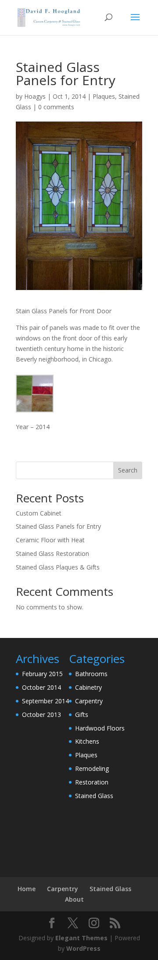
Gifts (81, 714)
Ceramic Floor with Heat (50, 540)
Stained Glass (94, 796)
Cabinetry (88, 687)
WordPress (83, 948)
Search (127, 470)
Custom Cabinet (38, 513)
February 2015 (42, 674)
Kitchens (87, 741)
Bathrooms (91, 674)
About (74, 899)
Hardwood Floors (100, 728)
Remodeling (92, 768)
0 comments (56, 107)
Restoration (91, 782)
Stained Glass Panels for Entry (58, 526)
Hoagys (35, 96)
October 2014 (41, 687)
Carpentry (89, 701)
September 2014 (45, 701)
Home (27, 889)
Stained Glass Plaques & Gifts (58, 567)
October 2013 (41, 714)
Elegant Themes (81, 938)
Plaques (104, 96)
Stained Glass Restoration (52, 553)
